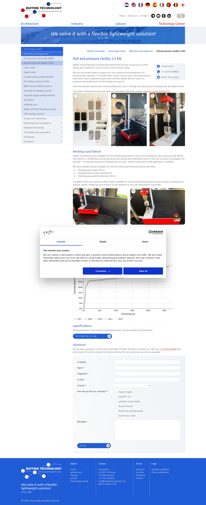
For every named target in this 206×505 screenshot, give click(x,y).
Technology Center (171, 23)
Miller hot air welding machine (38, 86)
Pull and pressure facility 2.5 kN (38, 63)
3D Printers (29, 100)
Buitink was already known (130, 411)
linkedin (139, 478)
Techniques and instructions (37, 132)
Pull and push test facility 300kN (39, 58)
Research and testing (34, 127)
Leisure (121, 23)
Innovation (28, 141)
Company (81, 362)
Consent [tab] (61, 241)
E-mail (81, 379)
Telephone (82, 374)
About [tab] (145, 241)
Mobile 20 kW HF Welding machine (40, 109)
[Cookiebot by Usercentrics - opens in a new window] (150, 232)
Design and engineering (35, 118)
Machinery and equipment (36, 54)
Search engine (125, 392)
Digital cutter (30, 72)
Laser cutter (29, 67)
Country (81, 385)
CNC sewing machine (34, 114)
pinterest (140, 469)
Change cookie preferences (157, 91)
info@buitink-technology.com (112, 481)
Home (122, 16)
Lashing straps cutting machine (39, 77)
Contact (144, 16)
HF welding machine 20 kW (36, 81)
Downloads (29, 137)
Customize (101, 271)
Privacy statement (160, 472)
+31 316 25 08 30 (106, 478)
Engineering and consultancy (37, 123)
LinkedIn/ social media (129, 401)
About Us (132, 16)
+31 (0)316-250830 (167, 349)
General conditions (160, 469)
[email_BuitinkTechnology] (153, 16)
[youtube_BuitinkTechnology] (159, 16)
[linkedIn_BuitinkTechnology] (169, 16)
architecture (76, 472)
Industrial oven (30, 104)
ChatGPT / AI (124, 396)
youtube (140, 472)
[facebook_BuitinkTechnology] (164, 16)
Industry (77, 23)
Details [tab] (103, 241)
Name (80, 368)
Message (82, 421)
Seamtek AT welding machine (38, 90)
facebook (140, 475)
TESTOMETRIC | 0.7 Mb (86, 336)
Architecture (30, 23)
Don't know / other (127, 416)
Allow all (143, 271)
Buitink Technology (96, 51)
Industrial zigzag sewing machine (39, 95)
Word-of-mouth (125, 406)
